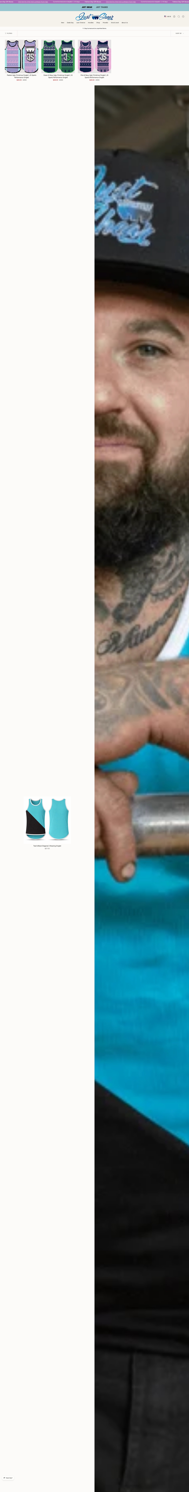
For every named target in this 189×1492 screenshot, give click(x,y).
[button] (91, 22)
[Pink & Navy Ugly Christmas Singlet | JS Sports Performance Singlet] (94, 56)
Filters (9, 33)
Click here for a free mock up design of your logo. (33, 2)
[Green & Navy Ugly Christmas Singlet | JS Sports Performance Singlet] (58, 56)
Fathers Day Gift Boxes (93, 2)
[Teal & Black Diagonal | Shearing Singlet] (47, 820)
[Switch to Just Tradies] (102, 7)
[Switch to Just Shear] (87, 7)
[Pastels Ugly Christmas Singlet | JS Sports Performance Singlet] (21, 56)
